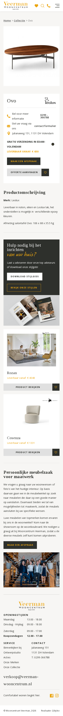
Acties (7, 657)
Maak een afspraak (24, 161)
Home (7, 20)
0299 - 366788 (44, 116)
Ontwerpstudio (12, 652)
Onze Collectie (12, 667)
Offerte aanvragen (24, 172)
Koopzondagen (13, 636)
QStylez (55, 710)
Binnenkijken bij (13, 647)
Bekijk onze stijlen (24, 287)
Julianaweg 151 (40, 647)
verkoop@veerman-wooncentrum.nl (21, 680)
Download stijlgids (25, 276)
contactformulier (45, 126)
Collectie (19, 20)
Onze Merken (11, 662)
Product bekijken (28, 387)
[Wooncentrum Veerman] (18, 6)
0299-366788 (42, 657)
